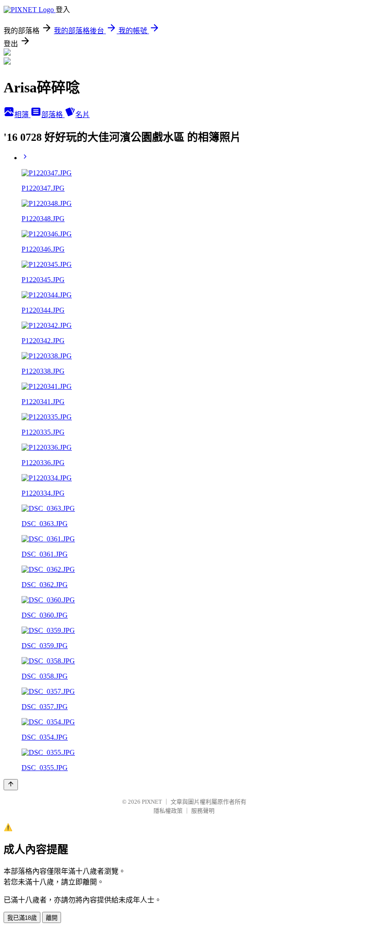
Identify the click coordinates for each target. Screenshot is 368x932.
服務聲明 (203, 810)
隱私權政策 (168, 810)
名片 (82, 114)
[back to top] (11, 784)
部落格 (53, 114)
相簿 (22, 114)
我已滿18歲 (22, 918)
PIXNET (152, 801)
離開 (51, 918)
